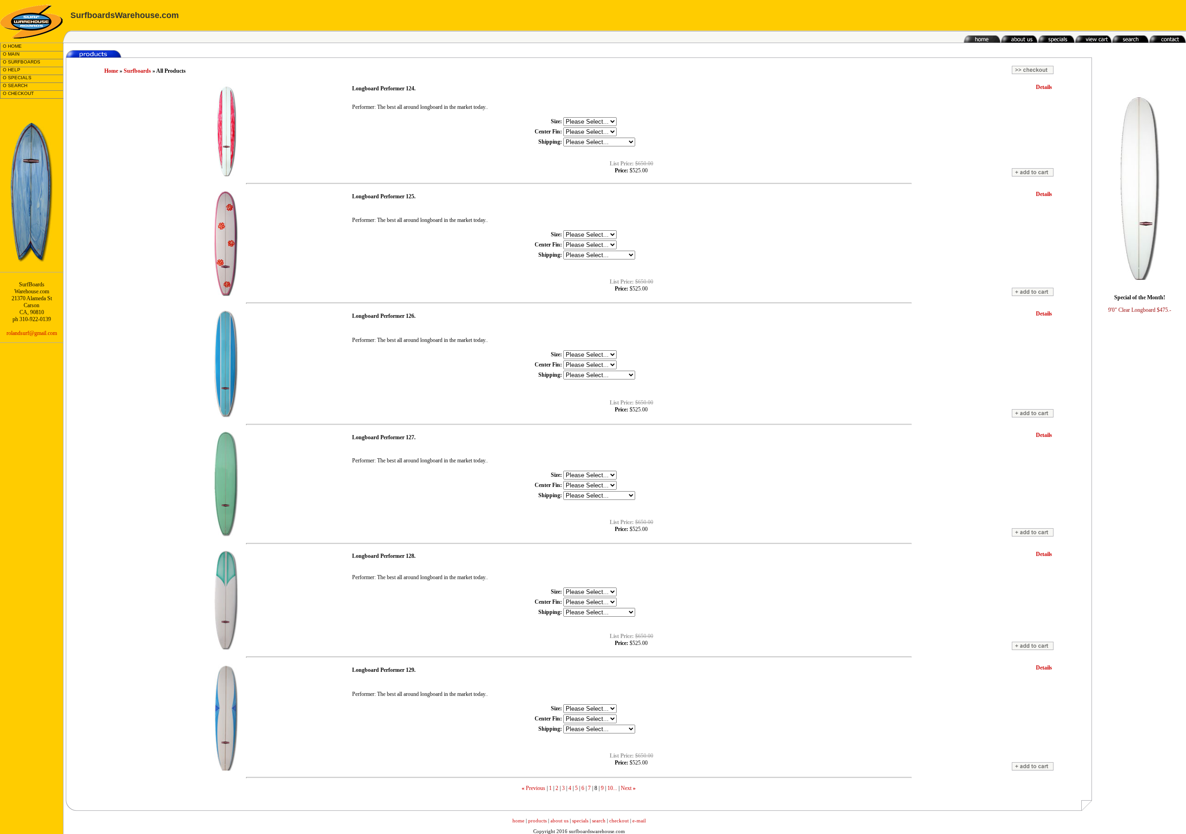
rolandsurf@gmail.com (31, 333)
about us (559, 820)
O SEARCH (15, 85)
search (599, 820)
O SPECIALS (17, 77)
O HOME (12, 46)
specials (580, 820)
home (518, 820)
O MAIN (11, 54)
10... (612, 788)
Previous (535, 788)
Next (626, 788)
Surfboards (137, 71)
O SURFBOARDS (21, 61)
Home (111, 71)
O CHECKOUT (18, 93)
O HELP (11, 69)
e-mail (639, 820)
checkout (619, 820)
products (537, 820)
